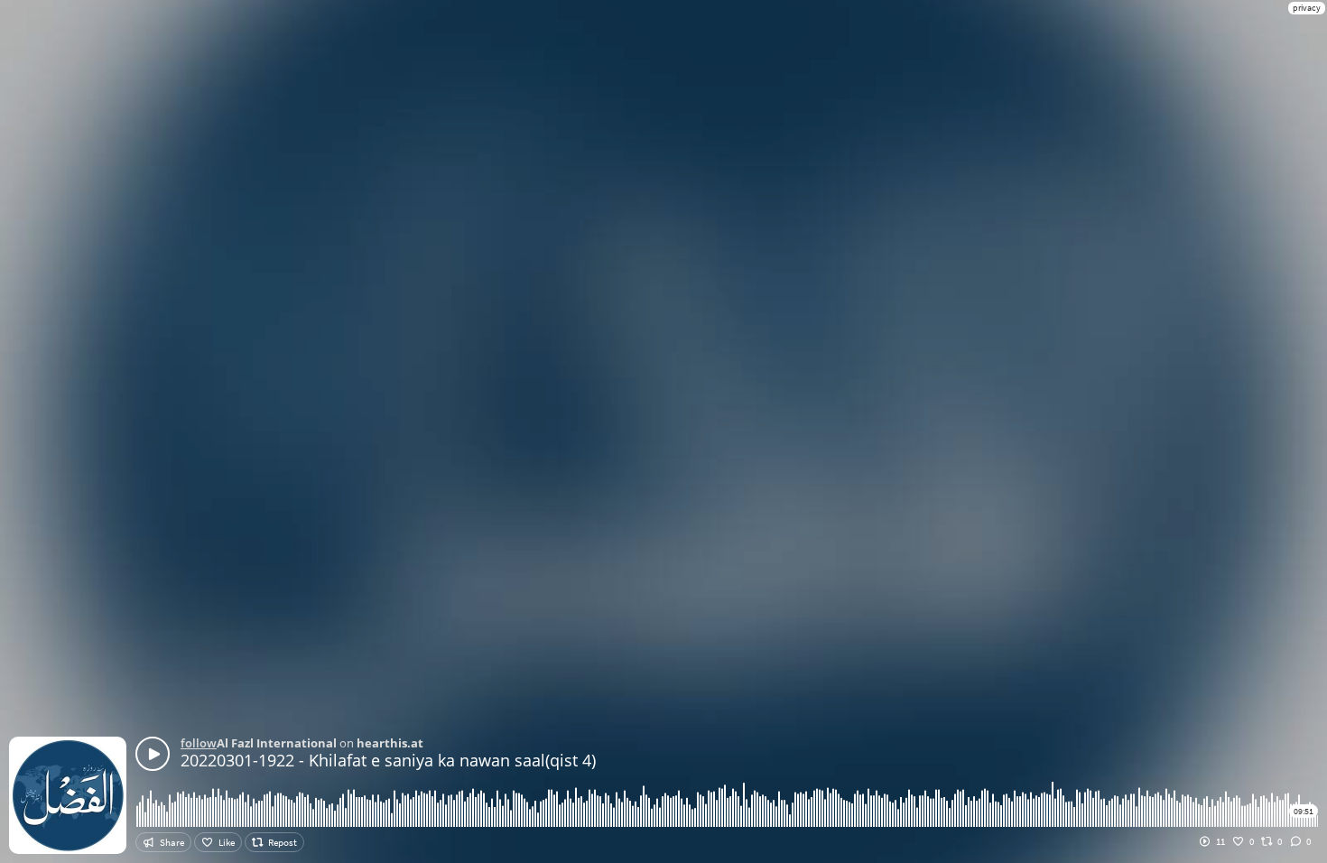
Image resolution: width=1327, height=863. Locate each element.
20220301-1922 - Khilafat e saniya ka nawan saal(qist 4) (388, 760)
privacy (1307, 8)
